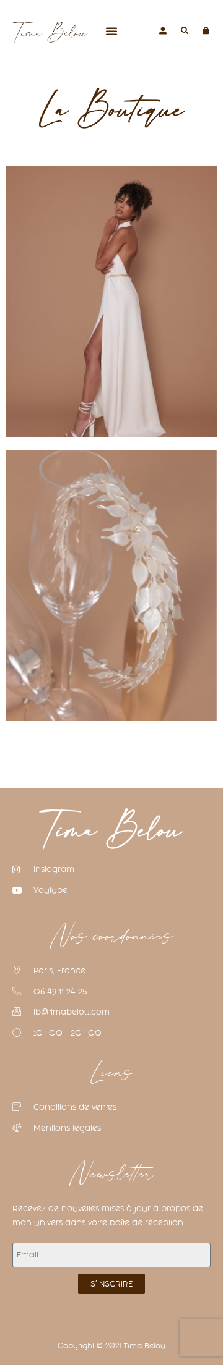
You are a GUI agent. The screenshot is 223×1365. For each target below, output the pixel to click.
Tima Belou (112, 831)
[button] (111, 31)
